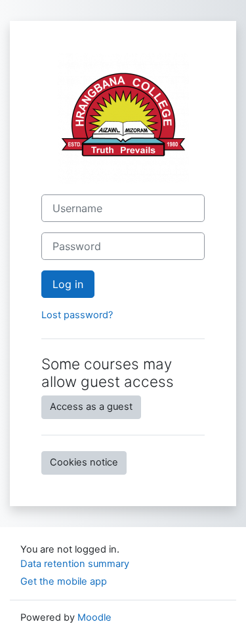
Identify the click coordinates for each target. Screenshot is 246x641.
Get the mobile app (63, 581)
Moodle (94, 617)
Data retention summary (74, 564)
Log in (67, 284)
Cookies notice (84, 462)
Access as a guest (91, 406)
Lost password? (77, 315)
